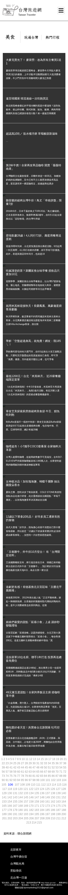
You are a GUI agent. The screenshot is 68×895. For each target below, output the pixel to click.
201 (4, 818)
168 (21, 805)
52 (53, 767)
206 (32, 818)
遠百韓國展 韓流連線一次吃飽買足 (27, 98)
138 (53, 793)
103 (59, 780)
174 (53, 805)
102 (53, 780)
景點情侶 (15, 870)
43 (19, 767)
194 (31, 814)
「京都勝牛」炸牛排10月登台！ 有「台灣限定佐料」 (33, 553)
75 (11, 775)
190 (10, 814)
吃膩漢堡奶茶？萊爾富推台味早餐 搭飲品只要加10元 (33, 272)
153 (4, 801)
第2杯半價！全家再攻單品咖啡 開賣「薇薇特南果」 (33, 167)
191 (15, 814)
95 (23, 780)
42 (15, 767)
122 (31, 788)
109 (28, 784)
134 (31, 793)
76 (15, 775)
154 (10, 801)
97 (30, 780)
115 (59, 784)
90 (4, 780)
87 (57, 775)
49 (42, 767)
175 (58, 805)
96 (27, 780)
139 (58, 793)
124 (42, 788)
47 (34, 767)
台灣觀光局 (17, 863)
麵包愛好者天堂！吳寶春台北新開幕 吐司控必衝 (33, 729)
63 (30, 771)
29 (30, 763)
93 (15, 780)
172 (42, 805)
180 (21, 809)
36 (57, 763)
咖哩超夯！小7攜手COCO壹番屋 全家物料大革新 (33, 448)
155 (15, 801)
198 (53, 814)
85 (50, 775)
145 (26, 797)
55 (64, 767)
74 (7, 775)
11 (27, 759)
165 (4, 805)
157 (26, 801)
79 (27, 775)
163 (58, 801)
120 (20, 788)
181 (26, 809)
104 (64, 780)
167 (15, 805)
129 (4, 793)
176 (63, 805)
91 (7, 780)
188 (63, 809)
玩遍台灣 (31, 37)
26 (19, 763)
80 (30, 775)
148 (42, 797)
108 (22, 784)
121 (26, 788)
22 (4, 763)
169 (26, 805)
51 (50, 767)
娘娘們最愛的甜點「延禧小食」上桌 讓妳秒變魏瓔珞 (33, 624)
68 (50, 771)
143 (15, 797)
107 (17, 784)
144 (21, 797)
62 (27, 771)
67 (46, 771)
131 (15, 793)
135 (37, 793)
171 (37, 805)
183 (37, 809)
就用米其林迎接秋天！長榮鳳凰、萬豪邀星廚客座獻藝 (34, 307)
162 (53, 801)
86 (53, 775)
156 (21, 801)
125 (47, 788)
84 (46, 775)
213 (29, 822)
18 (54, 759)
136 (42, 793)
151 (58, 797)
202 (10, 818)
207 (37, 818)
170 (31, 805)
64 (34, 771)
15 (42, 759)
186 (53, 809)
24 (11, 763)
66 (42, 771)
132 (21, 793)
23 (7, 763)
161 (48, 801)
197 (48, 814)
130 (10, 793)
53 (57, 767)
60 (19, 771)
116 (64, 784)
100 (43, 780)
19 (58, 759)
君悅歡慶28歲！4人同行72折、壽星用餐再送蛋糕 (33, 237)
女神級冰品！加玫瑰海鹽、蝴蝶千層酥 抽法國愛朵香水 (33, 483)
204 (21, 818)
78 (23, 775)
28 (27, 763)
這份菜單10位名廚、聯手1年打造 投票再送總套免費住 (34, 659)
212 (63, 818)
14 (39, 759)
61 (23, 771)
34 (50, 763)
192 (21, 814)
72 (64, 771)
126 (53, 788)
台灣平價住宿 (18, 856)
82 (38, 775)
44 (23, 767)
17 (50, 759)
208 (42, 818)
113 (49, 784)
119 (15, 788)
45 (27, 767)
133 (26, 793)
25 (15, 763)
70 (57, 771)
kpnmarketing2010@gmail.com (38, 887)
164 (63, 801)
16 (46, 759)
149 (48, 797)
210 (53, 818)
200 (63, 814)
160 (42, 801)
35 (53, 763)
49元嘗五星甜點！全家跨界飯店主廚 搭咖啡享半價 (33, 694)
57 (7, 771)
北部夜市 (15, 849)
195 (37, 814)
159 (37, 801)
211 (58, 818)
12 (31, 759)
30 (34, 763)
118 (10, 788)
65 (38, 771)
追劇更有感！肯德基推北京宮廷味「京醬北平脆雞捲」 (34, 588)
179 (15, 809)
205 (26, 818)
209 (48, 818)
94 (19, 780)
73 (4, 775)
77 (19, 775)
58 (11, 771)
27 (23, 763)
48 (38, 767)
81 (34, 775)
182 (31, 809)
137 (48, 793)
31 (38, 763)
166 (10, 805)
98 (34, 780)
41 (11, 767)
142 (10, 797)
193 (26, 814)
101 (48, 780)
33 (46, 763)
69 (53, 771)
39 (4, 767)
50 (46, 767)
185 (48, 809)
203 (15, 818)
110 (33, 784)
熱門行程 (52, 37)
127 (58, 788)
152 (63, 797)
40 (7, 767)
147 (37, 797)
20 (62, 759)
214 (34, 822)
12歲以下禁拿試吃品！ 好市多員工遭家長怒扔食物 (33, 518)
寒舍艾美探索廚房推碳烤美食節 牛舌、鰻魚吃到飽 (33, 413)
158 (31, 801)
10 (23, 759)
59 (15, 771)
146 (31, 797)
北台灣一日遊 (18, 877)
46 (30, 767)
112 (43, 784)
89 (64, 775)
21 (65, 759)
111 (38, 784)
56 (4, 771)
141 (4, 797)
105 (4, 784)
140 (63, 793)
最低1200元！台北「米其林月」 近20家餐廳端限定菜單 (33, 378)
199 (58, 814)
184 (42, 809)
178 (10, 809)
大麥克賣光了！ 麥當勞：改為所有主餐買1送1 (33, 61)
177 (4, 809)
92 (11, 780)
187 (58, 809)
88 (61, 775)
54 (61, 767)
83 (42, 775)
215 (39, 822)
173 (48, 805)
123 (37, 788)
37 (61, 763)
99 (38, 780)
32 (42, 763)
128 (63, 788)
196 (42, 814)
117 (4, 788)
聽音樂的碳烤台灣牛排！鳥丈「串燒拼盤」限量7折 (34, 202)
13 (35, 759)
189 (4, 814)
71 (61, 771)
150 (53, 797)
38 (64, 763)
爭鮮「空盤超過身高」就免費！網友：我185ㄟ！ (33, 342)
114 (54, 784)
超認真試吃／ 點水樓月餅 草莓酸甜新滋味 (32, 133)
